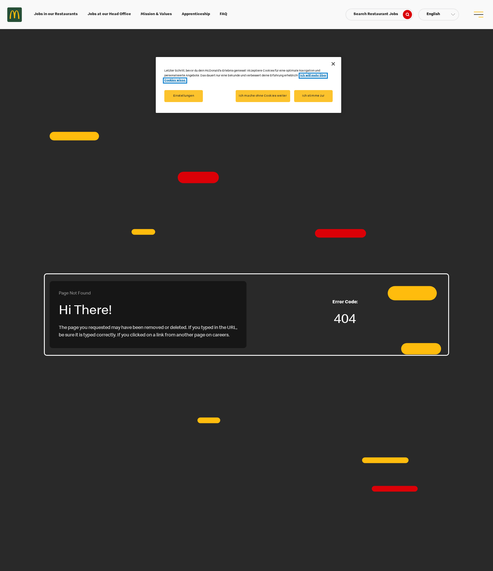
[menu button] (478, 14)
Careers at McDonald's (14, 14)
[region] (248, 85)
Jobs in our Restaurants (56, 14)
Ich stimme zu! (313, 95)
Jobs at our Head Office (109, 14)
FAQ (223, 14)
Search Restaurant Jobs (375, 14)
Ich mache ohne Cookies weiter (263, 95)
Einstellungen (183, 95)
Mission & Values (156, 14)
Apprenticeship (196, 14)
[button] (438, 15)
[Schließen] (333, 64)
